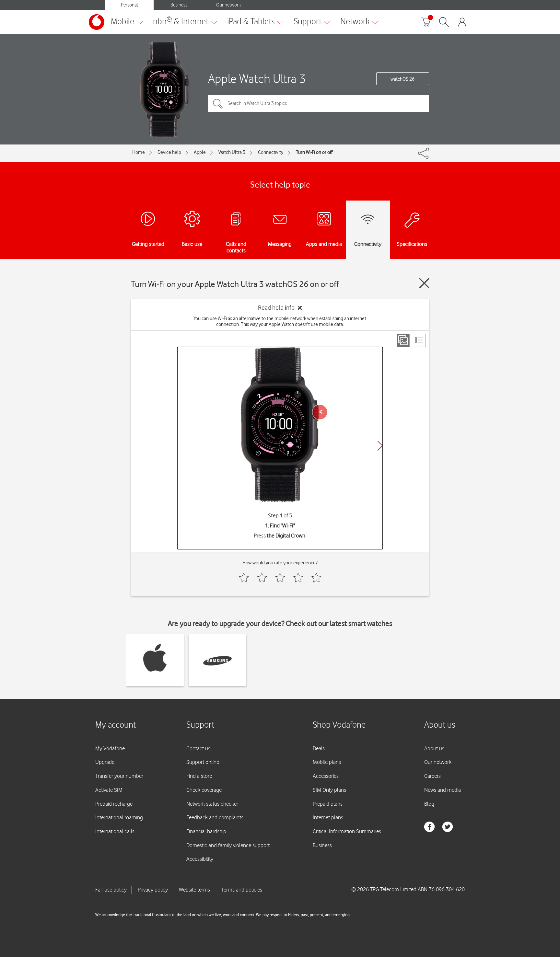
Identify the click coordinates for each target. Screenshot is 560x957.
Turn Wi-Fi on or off (314, 152)
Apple (200, 152)
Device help (169, 152)
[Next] (380, 446)
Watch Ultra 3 (231, 152)
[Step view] (403, 340)
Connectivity (270, 152)
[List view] (419, 340)
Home (138, 152)
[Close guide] (424, 283)
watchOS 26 (402, 79)
